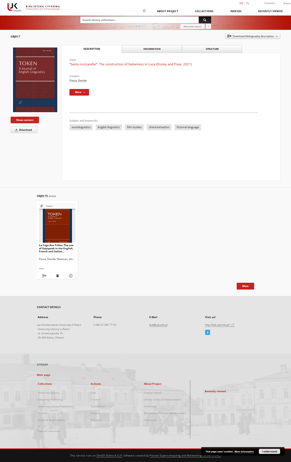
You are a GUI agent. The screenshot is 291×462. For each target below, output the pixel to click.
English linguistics (109, 127)
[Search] (205, 19)
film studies (134, 127)
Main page (43, 375)
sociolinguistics (81, 127)
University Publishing (50, 399)
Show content (24, 120)
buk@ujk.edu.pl (158, 325)
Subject (95, 413)
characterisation (159, 127)
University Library (48, 393)
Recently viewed (270, 11)
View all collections (49, 431)
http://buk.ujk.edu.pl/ (217, 325)
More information (244, 451)
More (245, 286)
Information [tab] (152, 48)
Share (286, 3)
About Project (167, 11)
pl (247, 3)
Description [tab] (92, 48)
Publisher (96, 420)
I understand (269, 451)
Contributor (98, 406)
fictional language (188, 127)
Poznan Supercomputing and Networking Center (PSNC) (185, 455)
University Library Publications (56, 406)
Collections (204, 11)
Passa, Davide (78, 80)
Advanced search (192, 26)
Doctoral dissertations (51, 420)
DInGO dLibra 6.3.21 (109, 455)
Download (25, 130)
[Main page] (144, 11)
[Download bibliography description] (43, 275)
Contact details (153, 393)
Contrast (269, 3)
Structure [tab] (212, 48)
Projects (43, 413)
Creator (95, 399)
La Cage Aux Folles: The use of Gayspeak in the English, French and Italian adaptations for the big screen (56, 248)
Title (93, 393)
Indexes (236, 11)
